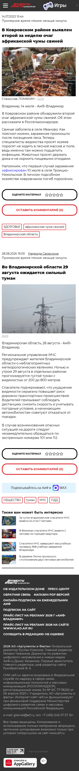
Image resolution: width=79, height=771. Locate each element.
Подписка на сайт (19, 610)
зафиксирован (14, 170)
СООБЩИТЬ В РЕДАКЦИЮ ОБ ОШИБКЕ (33, 634)
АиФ (40, 99)
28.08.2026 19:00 (13, 253)
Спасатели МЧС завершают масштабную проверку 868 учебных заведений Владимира (45, 546)
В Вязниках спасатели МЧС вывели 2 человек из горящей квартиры (42, 532)
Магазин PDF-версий (51, 594)
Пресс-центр (58, 589)
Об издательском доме (24, 589)
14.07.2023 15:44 (12, 16)
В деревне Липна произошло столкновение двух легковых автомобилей (46, 558)
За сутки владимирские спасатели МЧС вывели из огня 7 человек (44, 519)
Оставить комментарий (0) (39, 210)
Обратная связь (17, 594)
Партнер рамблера (38, 751)
